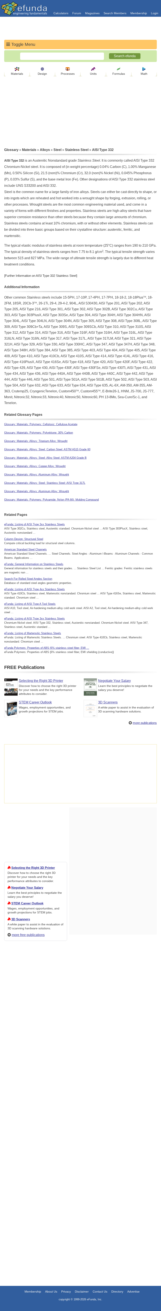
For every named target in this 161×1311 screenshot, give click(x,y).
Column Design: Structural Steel (23, 539)
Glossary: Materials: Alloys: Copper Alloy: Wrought (35, 466)
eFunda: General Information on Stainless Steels (33, 564)
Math (144, 73)
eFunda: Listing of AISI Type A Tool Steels (30, 603)
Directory (117, 1291)
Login (154, 13)
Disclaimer (82, 1291)
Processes (68, 73)
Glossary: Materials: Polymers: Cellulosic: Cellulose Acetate (40, 424)
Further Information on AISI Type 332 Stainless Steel (40, 275)
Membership (138, 13)
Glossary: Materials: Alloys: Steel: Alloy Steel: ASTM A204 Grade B (45, 457)
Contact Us (100, 1291)
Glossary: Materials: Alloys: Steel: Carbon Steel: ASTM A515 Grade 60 (47, 449)
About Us (51, 1291)
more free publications (28, 935)
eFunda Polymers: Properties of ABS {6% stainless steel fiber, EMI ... (46, 647)
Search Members (115, 13)
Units (93, 73)
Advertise (133, 1291)
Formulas (118, 73)
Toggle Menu (22, 44)
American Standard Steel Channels (25, 549)
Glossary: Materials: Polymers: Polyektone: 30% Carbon (38, 432)
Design (42, 73)
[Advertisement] (35, 1095)
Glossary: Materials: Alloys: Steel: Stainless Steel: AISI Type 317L (44, 482)
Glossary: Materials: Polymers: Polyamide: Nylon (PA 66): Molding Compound (51, 499)
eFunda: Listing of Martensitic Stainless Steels (32, 633)
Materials (17, 73)
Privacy (66, 1291)
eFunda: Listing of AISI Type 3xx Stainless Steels (34, 524)
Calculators (60, 13)
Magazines (92, 13)
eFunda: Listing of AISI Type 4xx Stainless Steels (34, 589)
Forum (76, 13)
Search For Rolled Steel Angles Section (28, 578)
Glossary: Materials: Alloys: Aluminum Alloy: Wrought (36, 474)
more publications (145, 723)
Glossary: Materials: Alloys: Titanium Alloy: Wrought (36, 441)
